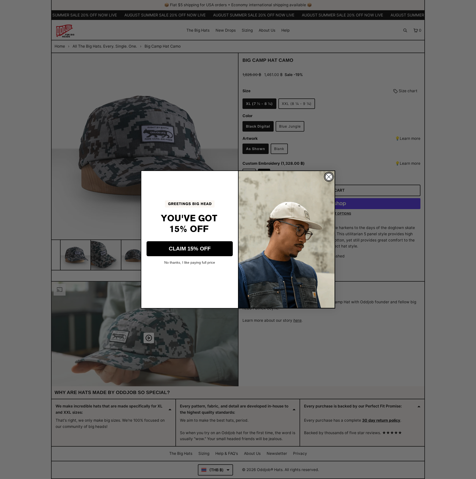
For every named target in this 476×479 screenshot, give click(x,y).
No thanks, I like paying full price (189, 262)
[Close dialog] (328, 176)
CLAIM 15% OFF (190, 248)
